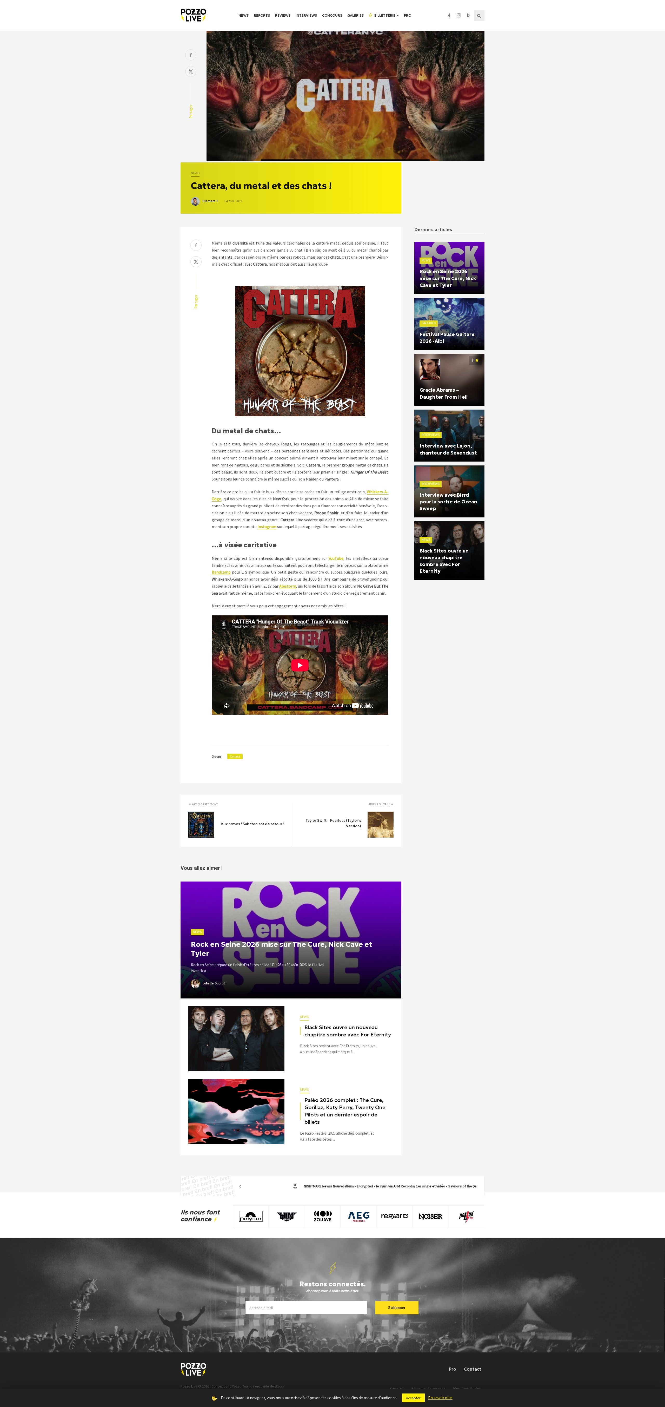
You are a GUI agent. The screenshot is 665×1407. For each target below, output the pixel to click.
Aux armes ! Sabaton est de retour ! (252, 823)
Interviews (306, 15)
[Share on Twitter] (190, 72)
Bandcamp (221, 572)
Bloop (279, 1386)
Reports (262, 15)
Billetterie (384, 15)
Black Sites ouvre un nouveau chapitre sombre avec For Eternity (347, 1031)
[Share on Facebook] (190, 55)
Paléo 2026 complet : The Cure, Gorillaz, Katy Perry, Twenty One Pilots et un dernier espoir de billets (344, 1111)
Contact (472, 1369)
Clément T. (210, 201)
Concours (332, 15)
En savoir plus (440, 1397)
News (243, 15)
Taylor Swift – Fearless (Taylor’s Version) (333, 823)
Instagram (266, 526)
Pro (407, 15)
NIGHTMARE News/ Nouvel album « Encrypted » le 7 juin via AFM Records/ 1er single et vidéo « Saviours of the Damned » (357, 1186)
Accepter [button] (413, 1398)
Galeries (355, 15)
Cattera (235, 756)
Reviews (282, 15)
